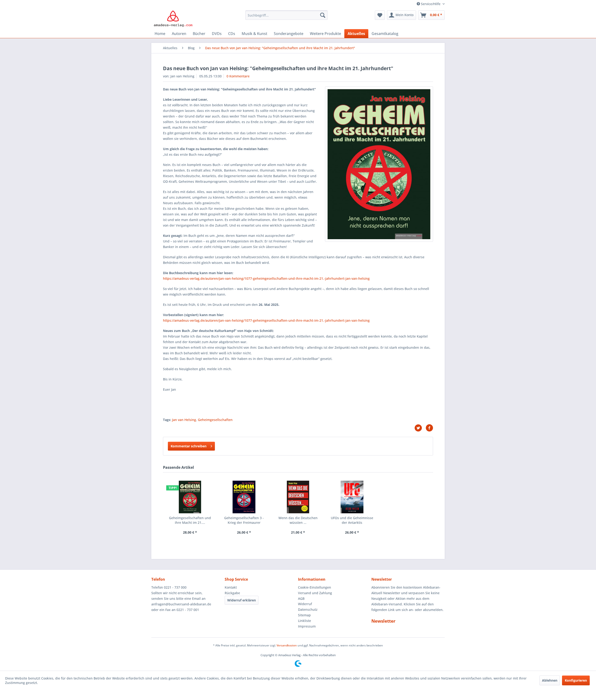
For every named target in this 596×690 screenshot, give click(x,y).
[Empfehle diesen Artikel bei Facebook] (429, 428)
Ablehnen (549, 680)
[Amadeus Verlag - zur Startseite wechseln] (173, 18)
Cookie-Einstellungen (314, 587)
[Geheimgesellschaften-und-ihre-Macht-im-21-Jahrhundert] (379, 164)
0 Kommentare (238, 76)
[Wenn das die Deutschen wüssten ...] (298, 497)
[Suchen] (323, 15)
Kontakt (231, 587)
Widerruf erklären (241, 600)
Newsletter (383, 621)
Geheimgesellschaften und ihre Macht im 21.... (190, 520)
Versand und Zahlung (315, 593)
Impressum (307, 626)
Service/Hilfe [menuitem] (430, 4)
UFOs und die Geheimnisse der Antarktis (352, 520)
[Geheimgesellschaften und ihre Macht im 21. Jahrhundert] (189, 497)
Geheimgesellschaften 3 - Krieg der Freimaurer (244, 520)
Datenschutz (308, 609)
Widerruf (305, 604)
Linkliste (304, 620)
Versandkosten (287, 645)
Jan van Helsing (184, 419)
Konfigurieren (576, 680)
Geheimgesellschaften (215, 419)
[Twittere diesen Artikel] (420, 428)
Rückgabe (232, 593)
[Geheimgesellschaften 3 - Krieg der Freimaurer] (244, 497)
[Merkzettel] (380, 15)
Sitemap (304, 615)
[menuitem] (286, 15)
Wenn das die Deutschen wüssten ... (298, 520)
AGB (301, 598)
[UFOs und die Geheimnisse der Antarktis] (352, 497)
